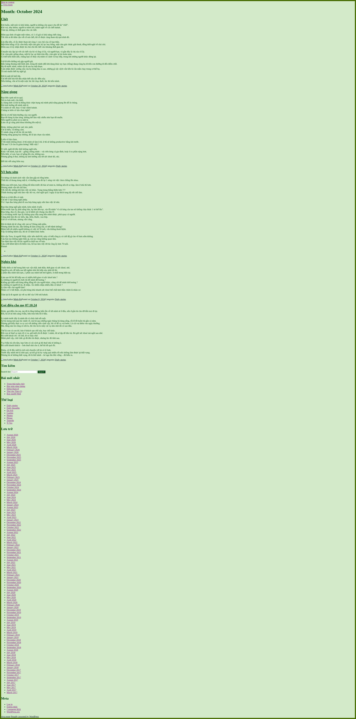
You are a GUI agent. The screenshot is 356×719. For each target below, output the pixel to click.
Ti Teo (9, 423)
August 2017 (12, 680)
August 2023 (12, 507)
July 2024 (11, 495)
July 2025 (11, 465)
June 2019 (11, 625)
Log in (10, 704)
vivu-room (5, 716)
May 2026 (11, 442)
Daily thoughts (13, 408)
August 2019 (12, 620)
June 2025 (11, 467)
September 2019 (14, 617)
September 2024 (14, 490)
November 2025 (14, 457)
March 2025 (12, 475)
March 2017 (12, 692)
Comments (14, 709)
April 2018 (11, 660)
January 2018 (12, 667)
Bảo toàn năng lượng (16, 386)
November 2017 (14, 672)
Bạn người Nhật (14, 394)
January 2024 (12, 505)
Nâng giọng (9, 92)
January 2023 (12, 520)
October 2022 (13, 527)
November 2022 (14, 525)
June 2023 (11, 512)
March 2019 (12, 632)
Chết (4, 19)
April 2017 (11, 690)
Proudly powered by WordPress (25, 716)
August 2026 (12, 435)
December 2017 (14, 670)
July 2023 (11, 510)
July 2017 (11, 682)
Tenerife (10, 420)
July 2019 (11, 622)
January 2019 (12, 637)
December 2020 (14, 580)
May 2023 (11, 515)
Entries (12, 707)
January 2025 (12, 480)
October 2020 (13, 585)
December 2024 (14, 482)
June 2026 (11, 440)
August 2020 (12, 590)
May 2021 (11, 567)
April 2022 (11, 540)
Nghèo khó (8, 262)
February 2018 (13, 665)
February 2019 (13, 635)
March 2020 (12, 602)
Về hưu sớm (9, 172)
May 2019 (11, 627)
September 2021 (14, 557)
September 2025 (14, 460)
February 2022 (13, 545)
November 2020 (14, 582)
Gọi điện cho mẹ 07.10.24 (19, 305)
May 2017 (11, 687)
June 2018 (11, 655)
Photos (10, 415)
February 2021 (13, 575)
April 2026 (11, 445)
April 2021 (11, 570)
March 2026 (12, 447)
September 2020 (14, 587)
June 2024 (11, 497)
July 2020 (11, 592)
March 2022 (12, 542)
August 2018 (12, 650)
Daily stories (61, 86)
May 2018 (11, 657)
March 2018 (12, 662)
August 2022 (12, 532)
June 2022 (11, 537)
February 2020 (13, 605)
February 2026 (13, 450)
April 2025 (11, 472)
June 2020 (11, 595)
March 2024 (12, 502)
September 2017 (14, 677)
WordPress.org (13, 712)
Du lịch (10, 410)
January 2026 (12, 452)
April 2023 (11, 517)
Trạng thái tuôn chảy (16, 384)
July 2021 (11, 562)
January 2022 (12, 547)
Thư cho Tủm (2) (14, 391)
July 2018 (11, 652)
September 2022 (14, 530)
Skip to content (7, 2)
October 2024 (13, 487)
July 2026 (11, 437)
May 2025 (11, 470)
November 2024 (14, 485)
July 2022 (11, 535)
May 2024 (11, 500)
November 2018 (14, 642)
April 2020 (11, 600)
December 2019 (14, 610)
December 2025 (14, 455)
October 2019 (13, 615)
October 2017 (13, 675)
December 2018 (14, 640)
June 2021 (11, 565)
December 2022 (14, 522)
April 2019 (11, 630)
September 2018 (14, 647)
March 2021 (12, 572)
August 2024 (12, 492)
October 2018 (13, 645)
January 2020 (12, 607)
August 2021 (12, 560)
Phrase (10, 418)
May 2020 (11, 597)
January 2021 (12, 577)
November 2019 (14, 612)
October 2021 (13, 555)
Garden (10, 413)
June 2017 (11, 685)
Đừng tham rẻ (13, 389)
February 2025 (13, 477)
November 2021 (14, 552)
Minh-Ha (17, 86)
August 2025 (12, 462)
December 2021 (14, 550)
